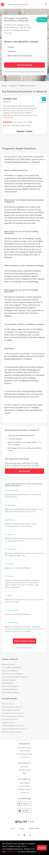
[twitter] (24, 835)
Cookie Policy (34, 828)
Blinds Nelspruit (8, 683)
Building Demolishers (28, 86)
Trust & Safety (24, 786)
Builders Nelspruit (8, 664)
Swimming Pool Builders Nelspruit (15, 677)
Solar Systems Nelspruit (11, 693)
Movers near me (8, 704)
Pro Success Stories (24, 754)
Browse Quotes (24, 748)
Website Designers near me (12, 726)
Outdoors (12, 51)
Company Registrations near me (14, 729)
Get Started (24, 471)
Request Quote (24, 789)
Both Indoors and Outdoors (20, 56)
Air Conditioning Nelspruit (12, 668)
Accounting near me (10, 719)
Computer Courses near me (12, 713)
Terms (12, 828)
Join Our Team (24, 770)
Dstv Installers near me (10, 710)
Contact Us (24, 793)
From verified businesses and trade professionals (24, 72)
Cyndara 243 (10, 98)
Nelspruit (13, 86)
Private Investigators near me (13, 716)
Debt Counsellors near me (12, 732)
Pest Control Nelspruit (10, 686)
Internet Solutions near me (12, 707)
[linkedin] (30, 835)
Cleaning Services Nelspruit (12, 674)
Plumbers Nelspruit (9, 680)
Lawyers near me (8, 723)
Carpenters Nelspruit (10, 689)
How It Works (24, 783)
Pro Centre (24, 757)
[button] (45, 4)
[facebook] (18, 835)
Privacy (21, 828)
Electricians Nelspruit (10, 671)
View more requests (24, 648)
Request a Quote (24, 131)
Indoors (11, 47)
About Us (24, 767)
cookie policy (11, 852)
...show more (8, 117)
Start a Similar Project (24, 641)
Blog (24, 773)
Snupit (4, 86)
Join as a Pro (24, 751)
